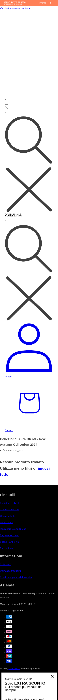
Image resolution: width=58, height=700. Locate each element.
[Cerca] (29, 161)
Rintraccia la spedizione (13, 529)
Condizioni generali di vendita (16, 577)
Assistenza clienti (9, 503)
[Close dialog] (52, 643)
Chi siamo (5, 564)
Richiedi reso (7, 548)
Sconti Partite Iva (9, 541)
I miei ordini (6, 522)
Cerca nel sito (7, 516)
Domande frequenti (10, 571)
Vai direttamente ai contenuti (15, 8)
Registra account (9, 535)
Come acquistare (9, 509)
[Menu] (6, 104)
